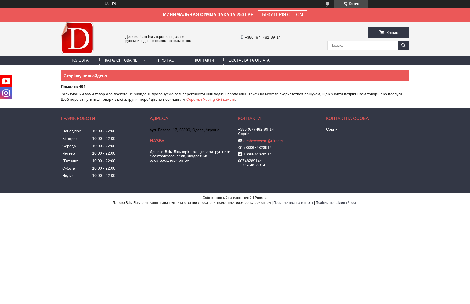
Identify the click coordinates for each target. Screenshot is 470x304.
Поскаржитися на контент (293, 203)
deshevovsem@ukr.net (263, 141)
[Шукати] (403, 45)
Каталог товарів (121, 60)
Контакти (204, 60)
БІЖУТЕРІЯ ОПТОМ (282, 14)
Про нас (166, 60)
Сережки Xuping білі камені (210, 99)
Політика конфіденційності (336, 203)
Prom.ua (261, 198)
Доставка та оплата (249, 60)
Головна (80, 60)
